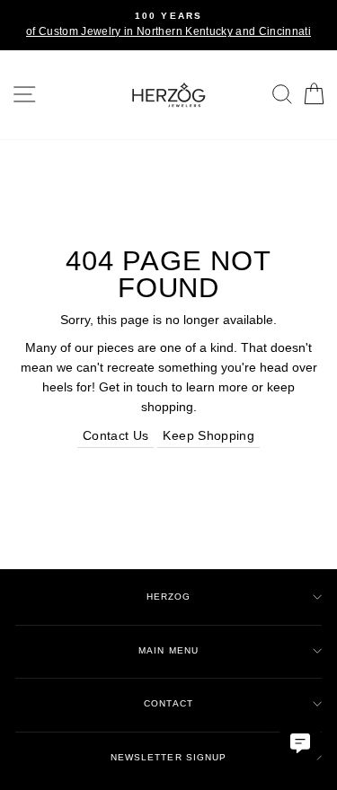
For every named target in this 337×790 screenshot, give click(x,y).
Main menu (168, 650)
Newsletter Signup (168, 757)
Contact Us (115, 436)
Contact (168, 703)
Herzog (168, 596)
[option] (168, 25)
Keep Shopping (208, 436)
